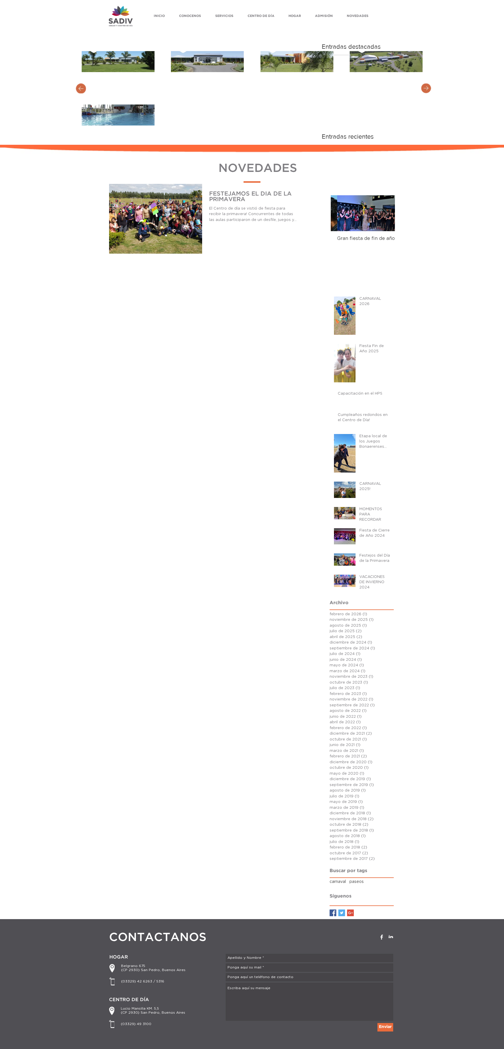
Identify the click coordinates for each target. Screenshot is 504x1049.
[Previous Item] (340, 213)
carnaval (338, 882)
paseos (356, 882)
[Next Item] (385, 213)
